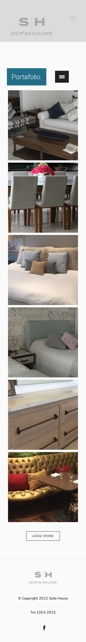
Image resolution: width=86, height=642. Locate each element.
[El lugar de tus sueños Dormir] (43, 303)
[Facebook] (44, 627)
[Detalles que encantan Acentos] (43, 448)
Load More (43, 536)
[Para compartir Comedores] (43, 231)
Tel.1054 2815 (43, 612)
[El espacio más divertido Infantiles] (43, 376)
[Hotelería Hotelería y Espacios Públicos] (43, 520)
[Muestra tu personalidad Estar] (43, 159)
